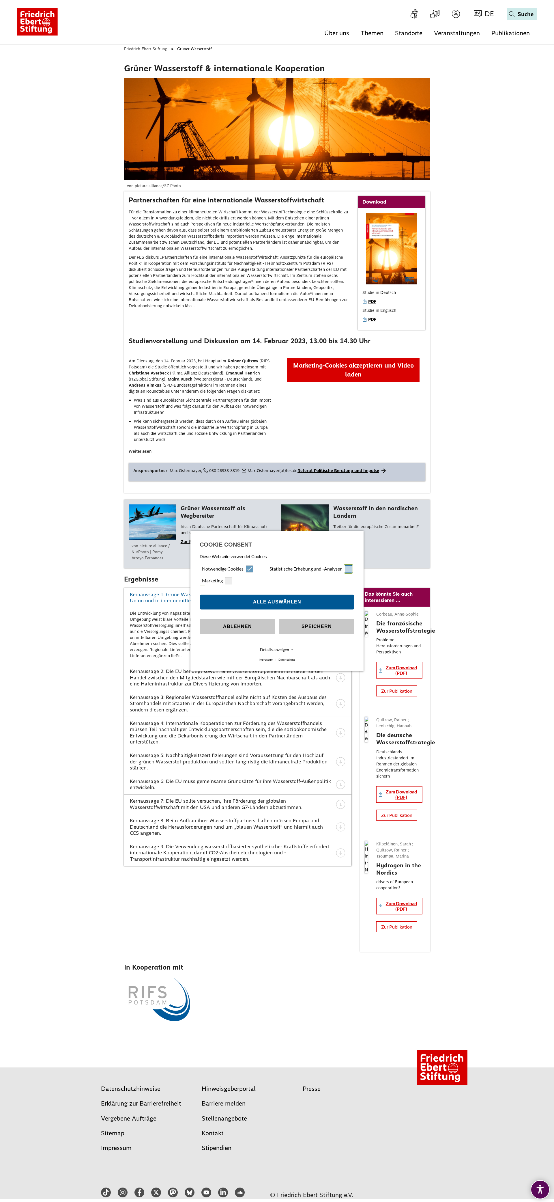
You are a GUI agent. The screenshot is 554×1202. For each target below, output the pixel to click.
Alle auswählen (277, 601)
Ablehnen (237, 626)
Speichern (317, 626)
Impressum (266, 659)
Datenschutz (286, 659)
